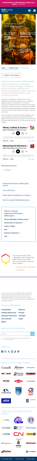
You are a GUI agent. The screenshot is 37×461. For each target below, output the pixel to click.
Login (20, 319)
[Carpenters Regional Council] (6, 374)
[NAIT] (18, 391)
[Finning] (31, 434)
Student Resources (8, 313)
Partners (21, 309)
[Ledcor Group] (18, 420)
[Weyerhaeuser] (6, 443)
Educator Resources (9, 316)
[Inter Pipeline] (31, 367)
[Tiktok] (15, 351)
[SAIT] (31, 391)
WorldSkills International (7, 297)
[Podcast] (18, 351)
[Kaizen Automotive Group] (6, 451)
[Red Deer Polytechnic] (6, 420)
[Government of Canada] (6, 367)
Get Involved (6, 319)
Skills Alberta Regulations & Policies (17, 195)
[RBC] (31, 400)
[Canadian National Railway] (18, 434)
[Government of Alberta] (18, 367)
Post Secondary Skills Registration (16, 200)
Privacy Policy (30, 459)
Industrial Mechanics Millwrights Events (16, 184)
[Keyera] (31, 381)
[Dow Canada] (18, 381)
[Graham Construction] (31, 443)
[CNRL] (6, 391)
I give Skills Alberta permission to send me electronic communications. (20, 339)
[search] (29, 10)
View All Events (9, 190)
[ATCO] (6, 400)
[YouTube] (12, 351)
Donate (21, 313)
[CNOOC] (31, 451)
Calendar (22, 316)
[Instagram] (5, 351)
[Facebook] (2, 351)
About (3, 322)
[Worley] (6, 434)
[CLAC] (6, 381)
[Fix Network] (18, 427)
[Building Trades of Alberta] (18, 374)
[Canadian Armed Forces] (18, 443)
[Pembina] (31, 374)
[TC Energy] (31, 427)
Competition (6, 309)
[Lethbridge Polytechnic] (6, 427)
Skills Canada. (21, 293)
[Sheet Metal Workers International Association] (31, 420)
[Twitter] (9, 351)
